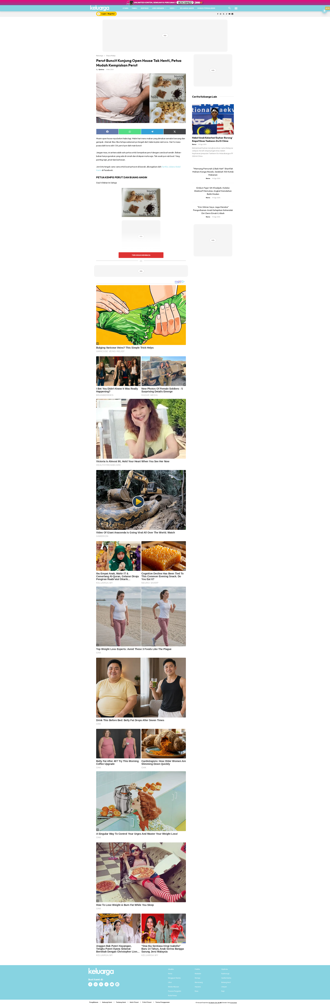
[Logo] (99, 8)
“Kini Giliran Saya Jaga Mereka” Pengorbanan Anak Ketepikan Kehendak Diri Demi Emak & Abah (213, 210)
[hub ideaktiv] (236, 7)
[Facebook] (217, 14)
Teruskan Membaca (141, 255)
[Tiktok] (226, 14)
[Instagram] (220, 14)
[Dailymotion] (232, 14)
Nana (194, 144)
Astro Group (233, 1002)
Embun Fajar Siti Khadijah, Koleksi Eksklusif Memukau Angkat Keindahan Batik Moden (213, 190)
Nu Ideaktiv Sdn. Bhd (214, 1002)
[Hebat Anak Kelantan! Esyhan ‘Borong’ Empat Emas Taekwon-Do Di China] (213, 119)
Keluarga (99, 56)
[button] (229, 8)
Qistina (101, 69)
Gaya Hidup (111, 56)
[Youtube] (229, 14)
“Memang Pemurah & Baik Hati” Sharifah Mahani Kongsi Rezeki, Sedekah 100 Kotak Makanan (213, 171)
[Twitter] (223, 14)
